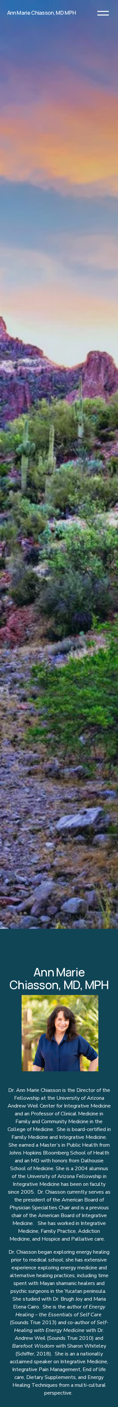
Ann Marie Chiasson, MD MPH (41, 12)
